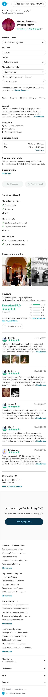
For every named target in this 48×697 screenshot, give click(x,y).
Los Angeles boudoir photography (15, 633)
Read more (39, 150)
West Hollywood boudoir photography (16, 647)
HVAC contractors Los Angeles (13, 592)
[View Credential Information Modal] (15, 476)
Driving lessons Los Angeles (12, 588)
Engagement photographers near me (16, 616)
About (4, 98)
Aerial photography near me (12, 620)
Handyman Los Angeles (10, 584)
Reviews (32, 98)
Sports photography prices (12, 549)
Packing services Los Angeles (13, 581)
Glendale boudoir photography (13, 644)
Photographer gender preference (16, 77)
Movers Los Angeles (9, 577)
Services (13, 98)
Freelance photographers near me (14, 612)
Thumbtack (6, 11)
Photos (23, 98)
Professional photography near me (15, 605)
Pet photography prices (11, 564)
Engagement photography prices (14, 560)
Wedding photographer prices (13, 553)
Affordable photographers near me (15, 608)
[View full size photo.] (16, 271)
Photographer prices (9, 557)
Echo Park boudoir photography (14, 636)
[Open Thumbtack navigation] (6, 4)
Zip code (6, 47)
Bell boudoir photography (12, 640)
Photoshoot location (11, 67)
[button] (8, 24)
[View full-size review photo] (6, 359)
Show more (7, 568)
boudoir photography (21, 11)
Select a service (9, 38)
